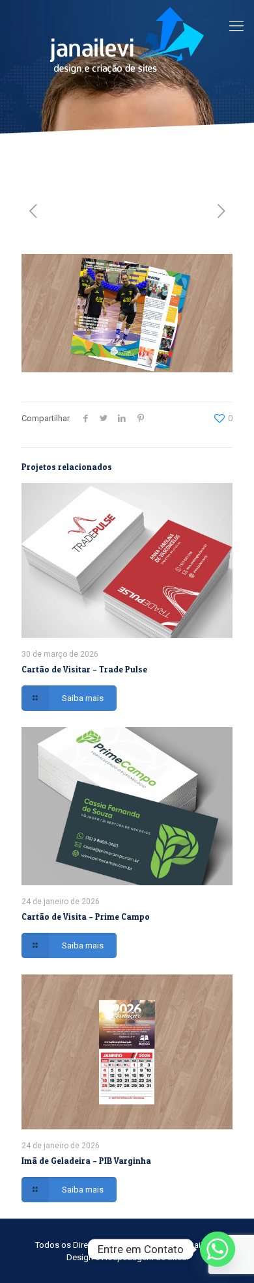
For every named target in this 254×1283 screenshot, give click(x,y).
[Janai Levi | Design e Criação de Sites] (127, 40)
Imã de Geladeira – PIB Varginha (86, 1160)
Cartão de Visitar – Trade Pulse (84, 669)
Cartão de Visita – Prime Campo (85, 916)
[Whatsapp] (217, 1249)
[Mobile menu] (236, 26)
